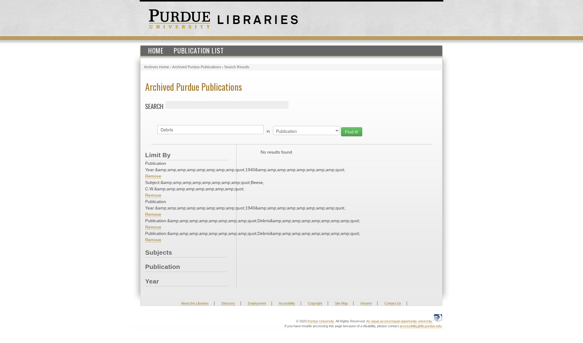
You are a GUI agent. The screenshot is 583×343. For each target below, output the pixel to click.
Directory (228, 303)
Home (156, 50)
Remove (153, 176)
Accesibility (287, 303)
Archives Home (156, 67)
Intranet (366, 303)
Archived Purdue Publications (196, 67)
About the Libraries (195, 303)
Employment (257, 303)
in (268, 131)
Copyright (315, 303)
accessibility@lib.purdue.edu (421, 326)
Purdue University (321, 321)
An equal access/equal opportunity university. (399, 321)
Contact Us (392, 303)
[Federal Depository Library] (438, 317)
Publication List (199, 50)
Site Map (341, 303)
